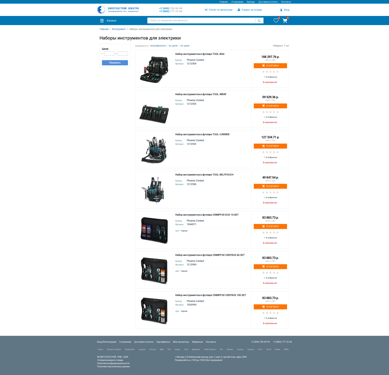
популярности (158, 45)
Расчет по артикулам (220, 9)
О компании (237, 2)
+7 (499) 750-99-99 (260, 342)
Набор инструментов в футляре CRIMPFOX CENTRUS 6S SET (210, 255)
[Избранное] (276, 20)
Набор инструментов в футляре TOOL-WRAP (200, 94)
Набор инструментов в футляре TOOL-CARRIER (202, 134)
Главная (224, 2)
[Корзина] (284, 20)
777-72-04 (170, 11)
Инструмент (119, 29)
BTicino (153, 349)
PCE (169, 349)
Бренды (251, 2)
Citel (186, 349)
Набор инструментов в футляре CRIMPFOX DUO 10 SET (207, 214)
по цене (173, 45)
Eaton (100, 349)
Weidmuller (129, 349)
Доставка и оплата (268, 2)
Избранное (197, 342)
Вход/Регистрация (106, 342)
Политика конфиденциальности (113, 363)
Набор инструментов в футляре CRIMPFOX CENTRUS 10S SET (210, 295)
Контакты (286, 2)
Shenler (230, 349)
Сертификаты (163, 342)
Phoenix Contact (114, 349)
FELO (260, 349)
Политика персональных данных (113, 366)
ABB (162, 349)
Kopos (177, 349)
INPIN (286, 349)
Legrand (142, 349)
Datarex (251, 349)
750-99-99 (170, 8)
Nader (277, 349)
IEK (221, 349)
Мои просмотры (181, 342)
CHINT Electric (210, 349)
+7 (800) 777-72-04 (282, 342)
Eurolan (240, 349)
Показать (115, 62)
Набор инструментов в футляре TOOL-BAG (199, 54)
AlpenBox (196, 349)
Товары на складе (251, 9)
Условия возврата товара (110, 360)
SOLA (269, 349)
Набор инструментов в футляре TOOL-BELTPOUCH (204, 174)
